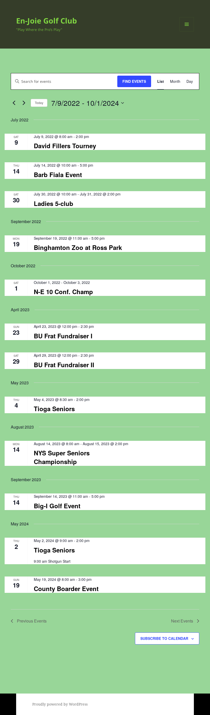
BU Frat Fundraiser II (64, 364)
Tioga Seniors (54, 408)
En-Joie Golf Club (46, 21)
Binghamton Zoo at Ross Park (78, 247)
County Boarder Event (66, 588)
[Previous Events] (14, 103)
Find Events (134, 81)
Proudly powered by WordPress (60, 704)
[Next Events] (24, 103)
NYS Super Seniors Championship (62, 457)
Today (39, 102)
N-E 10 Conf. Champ (63, 291)
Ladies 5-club (53, 203)
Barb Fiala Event (58, 174)
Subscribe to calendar (164, 638)
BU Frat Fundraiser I (63, 335)
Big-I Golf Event (57, 505)
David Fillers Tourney (65, 145)
